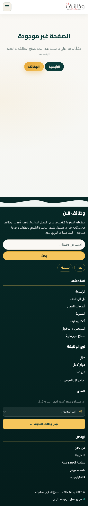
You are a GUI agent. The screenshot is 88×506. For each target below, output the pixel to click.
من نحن (80, 447)
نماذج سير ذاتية (75, 336)
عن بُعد (80, 372)
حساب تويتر (78, 469)
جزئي (82, 357)
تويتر (79, 268)
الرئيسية (54, 67)
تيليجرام (65, 268)
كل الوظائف (77, 299)
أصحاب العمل (76, 306)
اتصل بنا (80, 455)
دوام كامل (79, 364)
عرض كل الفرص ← (72, 380)
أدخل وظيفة (77, 321)
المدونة (80, 313)
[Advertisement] (44, 142)
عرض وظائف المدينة (44, 424)
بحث (44, 256)
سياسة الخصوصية (73, 462)
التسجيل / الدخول (73, 328)
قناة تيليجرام (77, 477)
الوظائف (34, 67)
